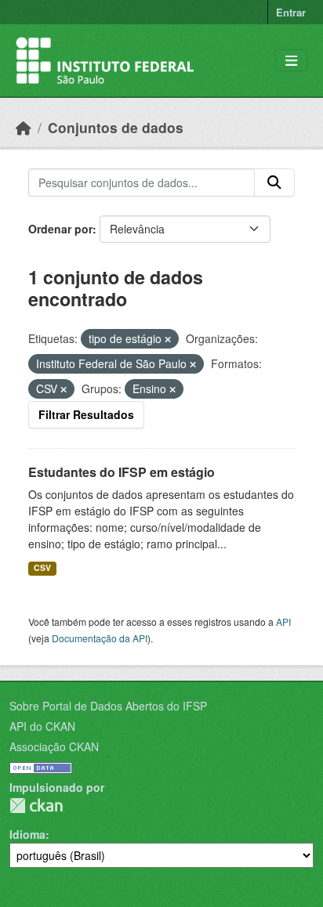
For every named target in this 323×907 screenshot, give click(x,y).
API (283, 621)
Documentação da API (99, 638)
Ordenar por (60, 229)
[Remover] (168, 339)
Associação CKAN (54, 746)
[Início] (23, 127)
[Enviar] (274, 182)
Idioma (27, 834)
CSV (42, 567)
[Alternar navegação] (291, 60)
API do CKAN (42, 726)
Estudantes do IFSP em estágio (121, 472)
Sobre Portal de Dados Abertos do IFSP (108, 706)
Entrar (291, 12)
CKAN (36, 805)
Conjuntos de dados (115, 127)
